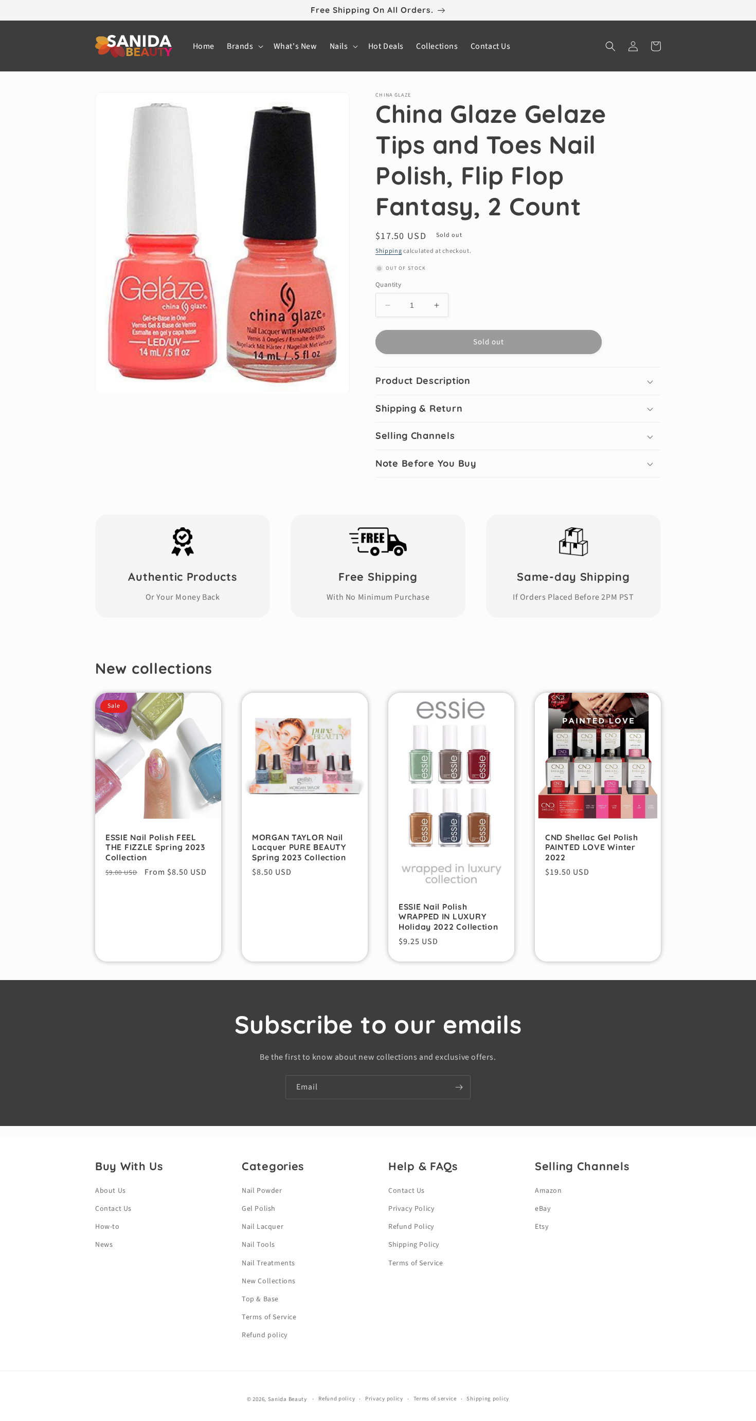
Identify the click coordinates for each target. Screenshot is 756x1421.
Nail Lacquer (262, 1227)
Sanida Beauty (287, 1399)
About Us (110, 1191)
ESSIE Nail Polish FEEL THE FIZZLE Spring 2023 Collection (155, 847)
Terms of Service (269, 1317)
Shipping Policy (414, 1245)
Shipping (388, 251)
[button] (244, 46)
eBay (543, 1209)
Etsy (542, 1227)
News (104, 1245)
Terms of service (435, 1398)
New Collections (269, 1281)
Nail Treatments (268, 1263)
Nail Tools (258, 1245)
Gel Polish (259, 1209)
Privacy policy (384, 1398)
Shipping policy (487, 1398)
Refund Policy (411, 1227)
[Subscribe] (458, 1087)
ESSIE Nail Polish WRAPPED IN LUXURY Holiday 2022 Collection (448, 917)
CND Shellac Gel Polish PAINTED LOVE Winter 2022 (591, 847)
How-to (107, 1227)
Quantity (388, 284)
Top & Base (260, 1299)
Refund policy (265, 1335)
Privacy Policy (411, 1209)
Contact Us (113, 1209)
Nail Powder (262, 1191)
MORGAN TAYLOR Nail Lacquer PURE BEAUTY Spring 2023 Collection (299, 847)
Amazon (548, 1191)
